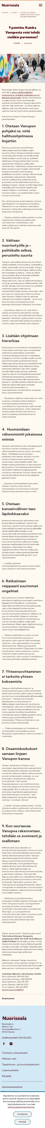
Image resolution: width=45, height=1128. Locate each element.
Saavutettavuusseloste (12, 1087)
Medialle (7, 1076)
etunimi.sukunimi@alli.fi (13, 990)
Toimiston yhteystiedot (15, 1052)
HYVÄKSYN (22, 1114)
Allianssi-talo (9, 1058)
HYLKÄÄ (22, 1122)
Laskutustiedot (10, 1070)
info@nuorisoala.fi (10, 1037)
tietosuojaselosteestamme (21, 1107)
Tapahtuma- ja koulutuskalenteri (20, 1064)
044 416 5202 (25, 1037)
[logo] (10, 5)
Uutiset (14, 13)
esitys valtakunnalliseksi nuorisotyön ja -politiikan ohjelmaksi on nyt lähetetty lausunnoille (21, 95)
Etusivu (5, 13)
